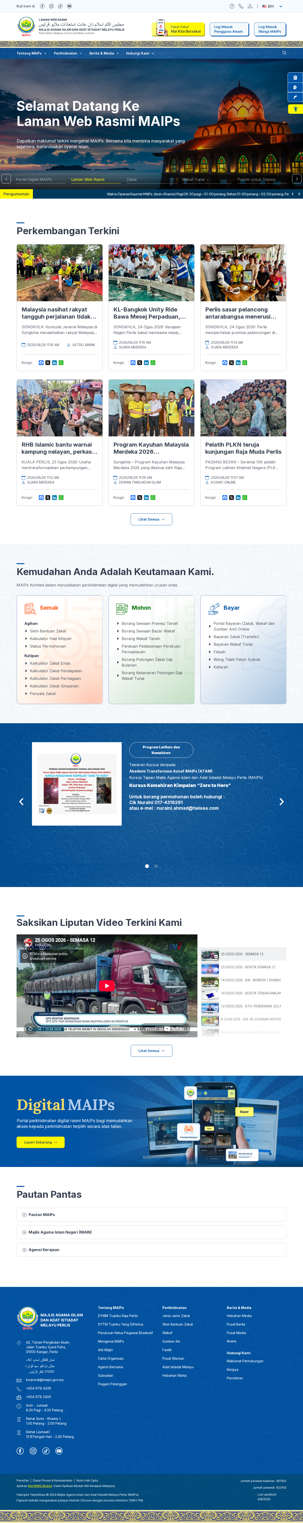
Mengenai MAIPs (111, 1341)
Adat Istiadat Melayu (178, 1367)
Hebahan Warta (174, 1375)
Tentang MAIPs (29, 53)
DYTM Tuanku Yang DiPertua (120, 1324)
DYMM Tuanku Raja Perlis (118, 1316)
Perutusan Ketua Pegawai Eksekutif (125, 1333)
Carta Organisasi (111, 1358)
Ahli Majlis (105, 1350)
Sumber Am (171, 1341)
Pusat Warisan (173, 1358)
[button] (295, 109)
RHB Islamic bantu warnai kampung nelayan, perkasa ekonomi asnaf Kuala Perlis (58, 451)
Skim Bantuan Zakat (177, 1324)
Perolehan (235, 1378)
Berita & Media (101, 53)
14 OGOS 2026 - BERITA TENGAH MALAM (251, 993)
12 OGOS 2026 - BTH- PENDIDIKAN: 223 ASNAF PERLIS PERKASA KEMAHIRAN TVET (251, 1006)
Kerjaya (232, 1369)
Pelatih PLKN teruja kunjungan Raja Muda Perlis (243, 448)
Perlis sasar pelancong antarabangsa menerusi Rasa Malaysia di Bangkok (240, 316)
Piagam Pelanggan (112, 1384)
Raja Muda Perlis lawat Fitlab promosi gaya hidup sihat (251, 1032)
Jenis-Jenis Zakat (176, 1316)
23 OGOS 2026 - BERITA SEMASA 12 (248, 967)
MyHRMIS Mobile (40, 1486)
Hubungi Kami (137, 53)
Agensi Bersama (110, 1367)
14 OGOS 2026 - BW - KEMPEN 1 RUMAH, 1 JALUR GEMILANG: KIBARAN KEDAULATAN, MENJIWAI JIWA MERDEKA (251, 980)
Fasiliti (167, 1350)
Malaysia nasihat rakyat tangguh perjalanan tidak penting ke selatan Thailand (59, 316)
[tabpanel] (107, 985)
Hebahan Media (239, 1316)
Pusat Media (236, 1333)
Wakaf (167, 1333)
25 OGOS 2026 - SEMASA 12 (242, 954)
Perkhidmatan (65, 53)
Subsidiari (105, 1375)
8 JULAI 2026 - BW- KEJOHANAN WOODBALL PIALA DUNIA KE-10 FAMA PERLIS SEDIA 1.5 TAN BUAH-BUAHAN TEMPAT (251, 1019)
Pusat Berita (236, 1324)
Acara (231, 1341)
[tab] (241, 954)
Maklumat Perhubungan (245, 1361)
